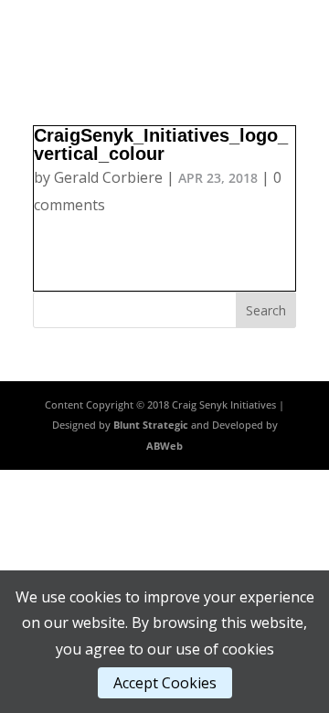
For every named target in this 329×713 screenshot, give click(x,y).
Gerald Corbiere (108, 177)
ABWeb (164, 445)
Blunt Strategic (150, 424)
